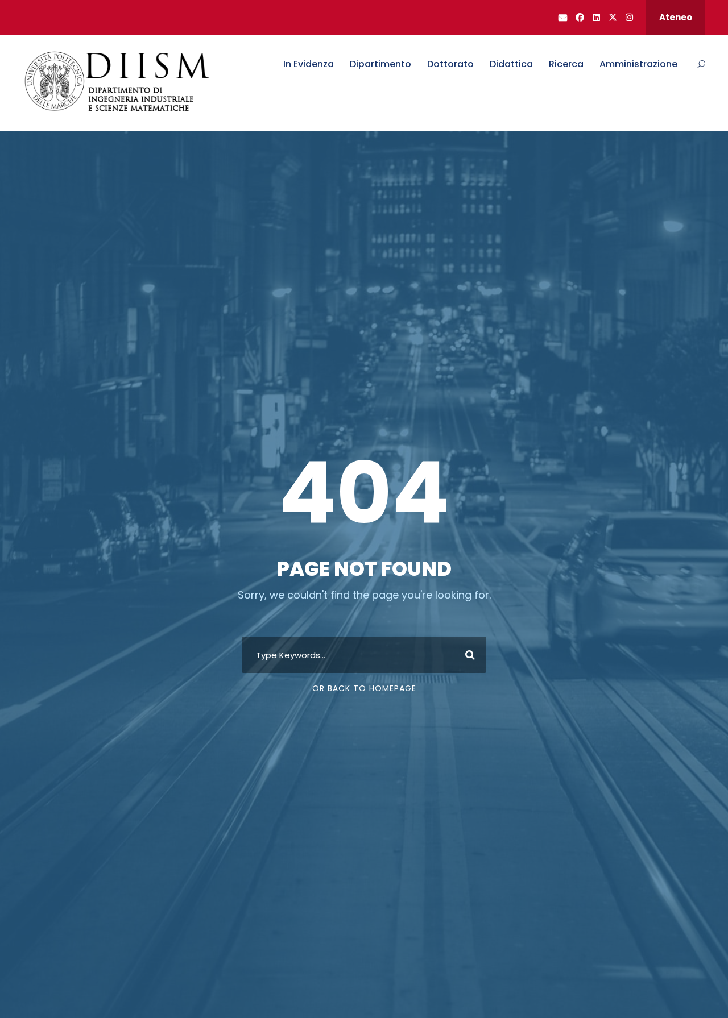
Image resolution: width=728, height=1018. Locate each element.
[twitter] (613, 17)
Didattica (511, 63)
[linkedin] (596, 17)
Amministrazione (638, 63)
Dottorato (450, 63)
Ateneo (675, 17)
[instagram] (629, 17)
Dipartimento (380, 63)
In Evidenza (308, 63)
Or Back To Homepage (364, 688)
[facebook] (580, 17)
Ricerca (566, 63)
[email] (563, 17)
